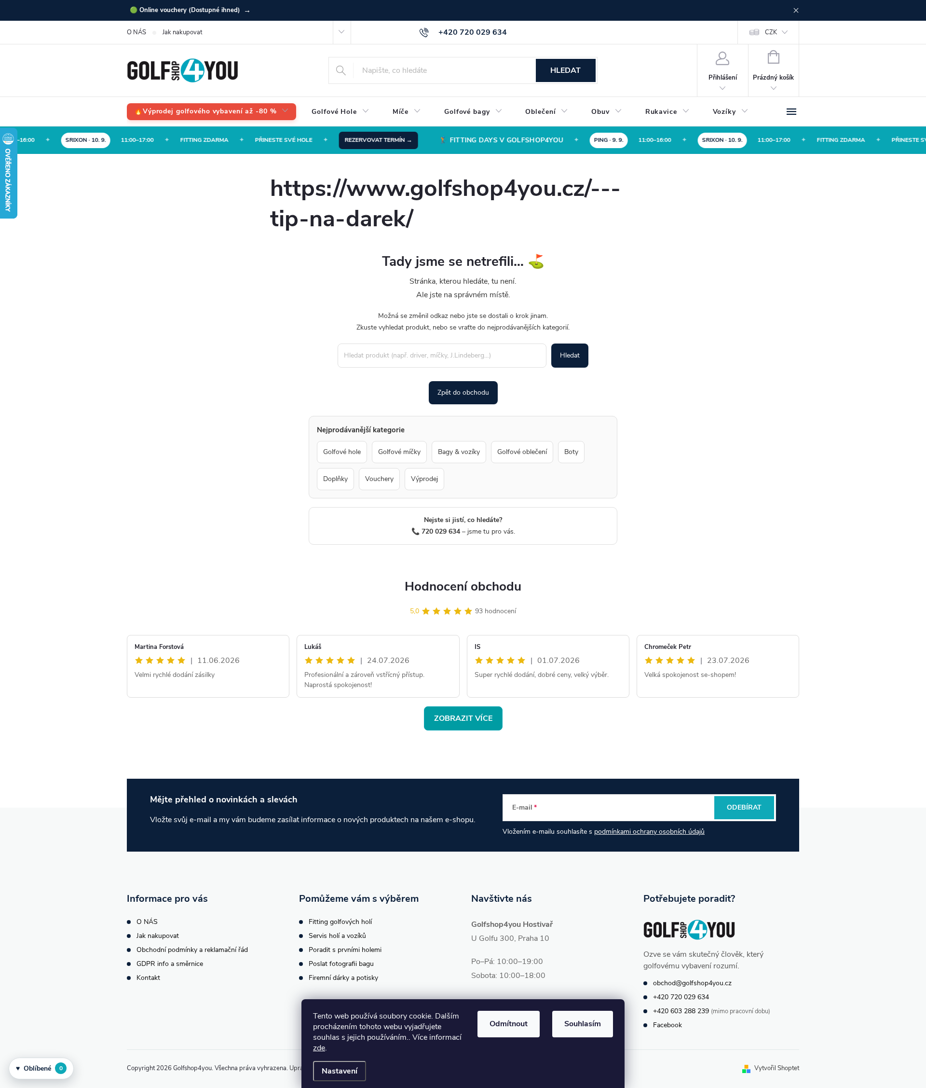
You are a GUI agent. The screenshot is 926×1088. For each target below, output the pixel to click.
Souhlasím (582, 1024)
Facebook (667, 1025)
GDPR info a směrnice (169, 963)
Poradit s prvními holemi (345, 949)
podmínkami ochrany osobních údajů (649, 831)
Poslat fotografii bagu (341, 963)
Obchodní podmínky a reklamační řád (192, 949)
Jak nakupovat (182, 32)
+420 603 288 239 (681, 1011)
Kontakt (148, 977)
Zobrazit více (463, 718)
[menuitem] (211, 111)
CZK (771, 32)
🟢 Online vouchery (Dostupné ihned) (190, 10)
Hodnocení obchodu (463, 586)
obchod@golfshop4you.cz (692, 983)
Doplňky (335, 478)
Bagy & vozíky (459, 451)
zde (319, 1048)
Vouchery (379, 478)
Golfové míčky (399, 451)
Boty (571, 451)
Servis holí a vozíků (337, 935)
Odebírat (744, 807)
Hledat (565, 70)
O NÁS (136, 32)
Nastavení (339, 1071)
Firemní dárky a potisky (343, 977)
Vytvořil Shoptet (776, 1068)
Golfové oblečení (522, 451)
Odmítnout (509, 1024)
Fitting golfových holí (340, 921)
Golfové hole (342, 451)
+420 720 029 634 (681, 997)
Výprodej (424, 478)
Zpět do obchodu (463, 392)
